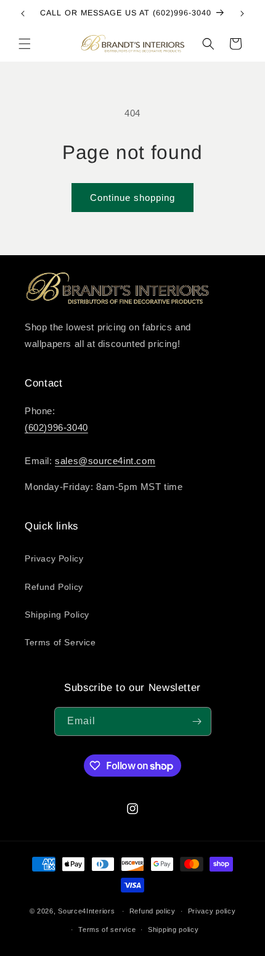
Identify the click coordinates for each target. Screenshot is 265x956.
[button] (24, 43)
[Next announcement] (242, 13)
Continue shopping (132, 197)
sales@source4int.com (105, 461)
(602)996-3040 (56, 427)
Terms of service (107, 929)
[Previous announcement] (22, 13)
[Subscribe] (197, 721)
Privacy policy (212, 911)
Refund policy (152, 911)
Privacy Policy (54, 558)
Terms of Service (60, 642)
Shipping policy (173, 929)
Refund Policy (54, 587)
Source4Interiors (86, 911)
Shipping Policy (57, 614)
